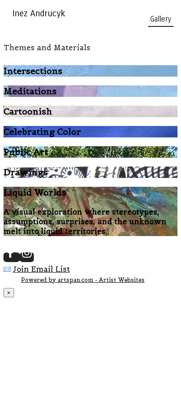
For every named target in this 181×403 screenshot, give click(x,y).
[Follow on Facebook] (12, 257)
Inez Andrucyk (38, 13)
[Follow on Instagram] (27, 257)
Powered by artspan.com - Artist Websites (83, 280)
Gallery (160, 19)
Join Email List (41, 269)
